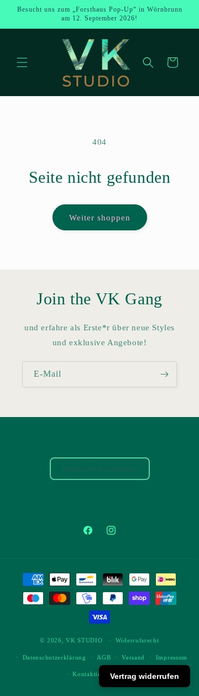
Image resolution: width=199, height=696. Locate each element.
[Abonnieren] (164, 374)
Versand (133, 657)
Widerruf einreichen (100, 468)
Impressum (171, 657)
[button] (22, 62)
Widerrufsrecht (137, 640)
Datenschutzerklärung (54, 657)
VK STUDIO (84, 640)
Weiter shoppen (99, 217)
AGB (104, 657)
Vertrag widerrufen (144, 676)
